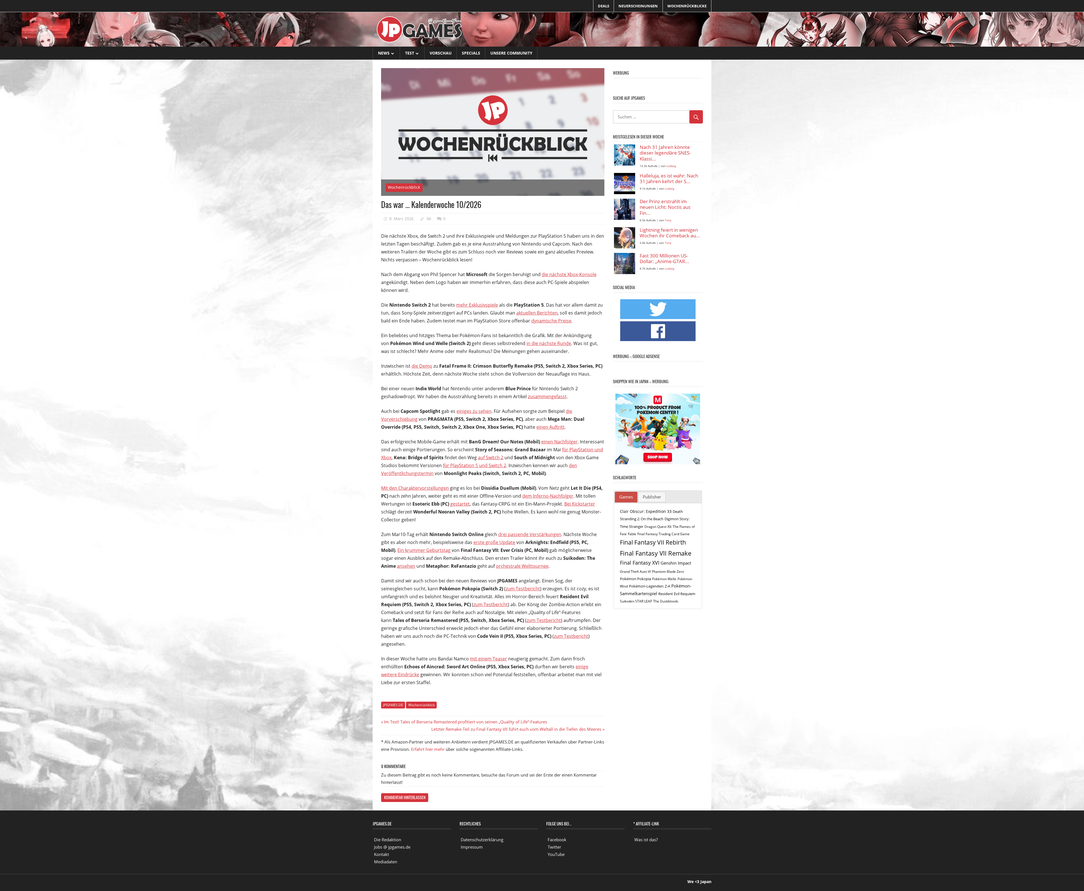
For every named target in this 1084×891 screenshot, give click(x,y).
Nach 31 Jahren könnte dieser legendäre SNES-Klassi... (665, 153)
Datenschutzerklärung (482, 839)
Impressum (472, 847)
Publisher (652, 497)
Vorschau (441, 53)
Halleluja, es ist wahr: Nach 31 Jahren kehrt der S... (669, 179)
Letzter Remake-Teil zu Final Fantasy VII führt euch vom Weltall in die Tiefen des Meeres (516, 729)
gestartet (460, 504)
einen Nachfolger (559, 442)
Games (626, 497)
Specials (471, 53)
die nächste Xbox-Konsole (569, 274)
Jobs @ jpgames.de (392, 847)
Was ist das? (646, 839)
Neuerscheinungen (638, 5)
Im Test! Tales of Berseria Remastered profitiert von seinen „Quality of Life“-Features (465, 722)
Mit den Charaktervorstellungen (415, 488)
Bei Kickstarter (579, 504)
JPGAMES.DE (393, 705)
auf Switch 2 (490, 457)
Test (409, 53)
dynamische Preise (551, 321)
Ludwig (671, 166)
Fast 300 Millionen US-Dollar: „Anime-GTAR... (664, 259)
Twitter (554, 847)
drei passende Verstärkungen (529, 534)
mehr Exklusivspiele (477, 305)
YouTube (556, 854)
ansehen (406, 566)
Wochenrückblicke (687, 5)
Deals (603, 5)
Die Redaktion (387, 839)
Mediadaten (385, 861)
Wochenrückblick (404, 187)
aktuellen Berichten (537, 313)
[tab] (626, 497)
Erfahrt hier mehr (428, 749)
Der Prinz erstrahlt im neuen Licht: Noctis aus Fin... (665, 207)
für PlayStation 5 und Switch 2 (474, 465)
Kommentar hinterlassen (404, 797)
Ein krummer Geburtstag (424, 550)
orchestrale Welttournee (522, 566)
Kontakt (381, 854)
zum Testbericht (523, 589)
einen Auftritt (550, 427)
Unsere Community (511, 53)
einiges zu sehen (473, 411)
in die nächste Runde (548, 343)
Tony (668, 220)
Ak (429, 218)
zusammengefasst (547, 396)
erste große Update (494, 542)
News (384, 53)
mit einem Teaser (488, 659)
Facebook (557, 839)
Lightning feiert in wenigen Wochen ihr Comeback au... (670, 233)
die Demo (422, 366)
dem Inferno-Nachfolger (547, 496)
